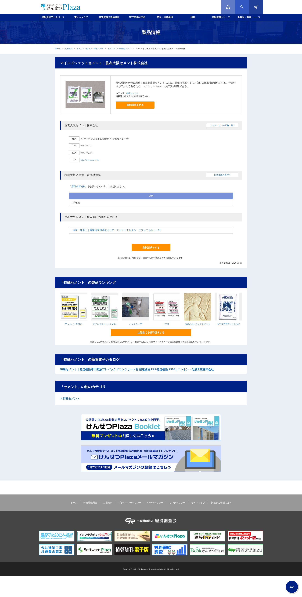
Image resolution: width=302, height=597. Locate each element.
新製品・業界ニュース (249, 17)
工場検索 (107, 502)
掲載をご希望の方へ (221, 502)
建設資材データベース (53, 17)
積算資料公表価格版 (109, 17)
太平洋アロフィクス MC (228, 324)
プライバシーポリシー (129, 502)
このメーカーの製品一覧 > (222, 125)
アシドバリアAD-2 (73, 324)
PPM (166, 324)
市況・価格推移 (165, 17)
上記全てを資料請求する (151, 332)
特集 (193, 17)
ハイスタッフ (135, 324)
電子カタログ (81, 17)
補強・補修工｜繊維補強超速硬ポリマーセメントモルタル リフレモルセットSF (117, 230)
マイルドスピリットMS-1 (105, 324)
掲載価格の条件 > (222, 175)
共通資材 (69, 49)
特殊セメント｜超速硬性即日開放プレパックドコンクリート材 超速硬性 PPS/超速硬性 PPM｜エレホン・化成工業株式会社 (137, 369)
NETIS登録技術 (137, 17)
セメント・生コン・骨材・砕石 (90, 49)
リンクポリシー (177, 502)
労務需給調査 (90, 502)
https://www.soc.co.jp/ (90, 160)
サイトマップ (198, 502)
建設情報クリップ (221, 17)
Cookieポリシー (155, 502)
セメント (111, 49)
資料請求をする (135, 105)
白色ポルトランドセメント (197, 324)
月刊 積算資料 (78, 186)
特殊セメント (125, 49)
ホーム (58, 49)
